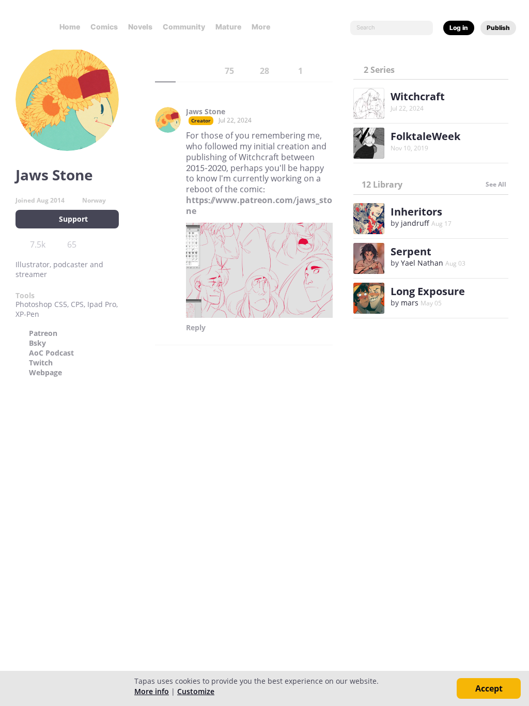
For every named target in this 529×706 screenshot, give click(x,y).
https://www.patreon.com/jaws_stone (259, 205)
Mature (228, 26)
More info (151, 691)
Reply (196, 327)
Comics (104, 26)
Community (184, 26)
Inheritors (416, 212)
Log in (458, 28)
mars (409, 303)
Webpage (45, 373)
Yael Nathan (422, 263)
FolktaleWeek (425, 136)
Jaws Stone (205, 111)
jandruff (415, 223)
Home (69, 26)
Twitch (41, 363)
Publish (498, 28)
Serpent (411, 251)
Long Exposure (428, 291)
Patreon (43, 333)
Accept (489, 688)
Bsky (37, 343)
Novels (140, 26)
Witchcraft (418, 96)
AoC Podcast (51, 353)
